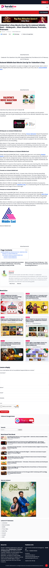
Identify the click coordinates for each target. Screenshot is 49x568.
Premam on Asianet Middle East (10, 257)
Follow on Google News (28, 34)
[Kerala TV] (9, 7)
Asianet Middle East (16, 31)
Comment (3, 373)
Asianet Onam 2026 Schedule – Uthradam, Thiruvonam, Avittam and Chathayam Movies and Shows (27, 462)
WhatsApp (16, 34)
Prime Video (5, 529)
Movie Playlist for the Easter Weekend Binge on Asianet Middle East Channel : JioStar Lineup (36, 320)
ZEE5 (3, 537)
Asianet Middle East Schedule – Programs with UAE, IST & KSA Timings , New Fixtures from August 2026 (11, 297)
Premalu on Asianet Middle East (10, 256)
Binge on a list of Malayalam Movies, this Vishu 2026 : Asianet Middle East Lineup (12, 319)
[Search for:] (9, 429)
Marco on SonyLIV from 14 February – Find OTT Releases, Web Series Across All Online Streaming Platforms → (36, 264)
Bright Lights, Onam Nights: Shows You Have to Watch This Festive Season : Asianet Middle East (36, 344)
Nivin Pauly (45, 194)
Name (2, 387)
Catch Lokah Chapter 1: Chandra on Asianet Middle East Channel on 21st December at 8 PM (10, 344)
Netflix (3, 527)
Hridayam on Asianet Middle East (9, 253)
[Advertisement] (24, 45)
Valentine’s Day (21, 184)
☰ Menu (44, 2)
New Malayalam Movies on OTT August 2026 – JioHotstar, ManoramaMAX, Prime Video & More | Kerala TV (27, 437)
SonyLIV (4, 533)
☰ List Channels (44, 12)
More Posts (12, 283)
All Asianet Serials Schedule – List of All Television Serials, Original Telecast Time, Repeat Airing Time (27, 447)
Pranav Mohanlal (31, 134)
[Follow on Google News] (24, 421)
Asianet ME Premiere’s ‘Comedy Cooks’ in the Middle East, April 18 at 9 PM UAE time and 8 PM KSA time (37, 297)
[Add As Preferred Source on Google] (24, 124)
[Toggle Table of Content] (25, 250)
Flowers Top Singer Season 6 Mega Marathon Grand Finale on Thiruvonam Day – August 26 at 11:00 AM (27, 467)
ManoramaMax (6, 525)
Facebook (4, 34)
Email (1, 393)
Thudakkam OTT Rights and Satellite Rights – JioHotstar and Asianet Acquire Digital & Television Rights (26, 452)
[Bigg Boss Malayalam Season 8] (24, 19)
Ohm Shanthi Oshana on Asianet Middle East (12, 255)
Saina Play (4, 531)
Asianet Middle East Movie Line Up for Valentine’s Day (14, 252)
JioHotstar (4, 523)
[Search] (47, 7)
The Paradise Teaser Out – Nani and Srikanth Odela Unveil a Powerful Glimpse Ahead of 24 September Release (26, 457)
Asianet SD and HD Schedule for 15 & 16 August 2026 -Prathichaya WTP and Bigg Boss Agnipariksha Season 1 (27, 472)
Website (19, 283)
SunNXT (4, 535)
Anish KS (11, 273)
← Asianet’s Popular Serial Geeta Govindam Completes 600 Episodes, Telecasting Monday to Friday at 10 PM (12, 264)
